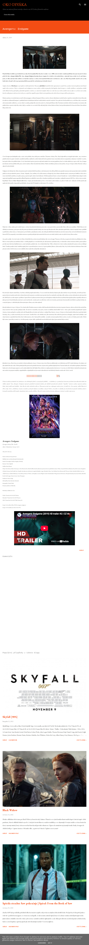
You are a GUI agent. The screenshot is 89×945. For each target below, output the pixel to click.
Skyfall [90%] (10, 717)
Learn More (42, 943)
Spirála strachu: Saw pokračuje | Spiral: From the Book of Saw (37, 903)
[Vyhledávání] (80, 4)
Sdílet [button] (81, 550)
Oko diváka (15, 4)
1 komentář (13, 740)
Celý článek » (81, 740)
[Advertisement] (44, 630)
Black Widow (10, 810)
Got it (50, 943)
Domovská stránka (9, 14)
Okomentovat (14, 833)
